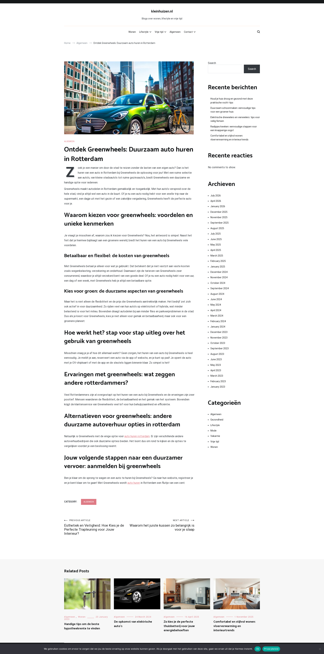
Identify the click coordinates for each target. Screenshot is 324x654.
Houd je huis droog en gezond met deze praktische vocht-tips (231, 100)
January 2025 (217, 266)
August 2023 (217, 354)
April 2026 (215, 201)
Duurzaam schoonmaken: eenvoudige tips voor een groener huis (232, 110)
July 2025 (215, 233)
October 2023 (217, 343)
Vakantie (215, 436)
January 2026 (217, 206)
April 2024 (215, 310)
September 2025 (219, 222)
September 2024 (219, 288)
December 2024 (218, 272)
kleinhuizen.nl (162, 11)
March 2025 (216, 255)
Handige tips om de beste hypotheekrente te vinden (82, 626)
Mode (213, 430)
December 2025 (218, 212)
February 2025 (218, 261)
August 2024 (217, 294)
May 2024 (215, 304)
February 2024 (218, 321)
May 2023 (215, 365)
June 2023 (216, 359)
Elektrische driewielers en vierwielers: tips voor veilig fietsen (235, 119)
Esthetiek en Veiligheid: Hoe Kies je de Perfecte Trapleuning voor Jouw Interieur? (94, 527)
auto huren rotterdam (137, 436)
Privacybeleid (271, 648)
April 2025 (215, 250)
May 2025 (215, 244)
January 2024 (217, 326)
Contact (188, 32)
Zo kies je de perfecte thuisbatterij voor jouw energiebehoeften (179, 626)
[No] (319, 649)
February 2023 (218, 381)
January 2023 (217, 386)
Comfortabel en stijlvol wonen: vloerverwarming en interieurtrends (229, 137)
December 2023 (218, 332)
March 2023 (216, 375)
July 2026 (215, 195)
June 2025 (216, 239)
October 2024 (217, 283)
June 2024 (216, 299)
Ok (257, 648)
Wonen (132, 32)
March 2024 (216, 315)
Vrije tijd (159, 32)
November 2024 (218, 277)
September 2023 (219, 348)
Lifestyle (143, 32)
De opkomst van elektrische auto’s (133, 624)
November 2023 (218, 337)
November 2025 (218, 217)
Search (212, 63)
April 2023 (215, 370)
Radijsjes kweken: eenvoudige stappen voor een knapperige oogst (233, 128)
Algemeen (175, 32)
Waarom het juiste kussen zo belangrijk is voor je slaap (162, 525)
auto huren (133, 482)
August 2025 (217, 228)
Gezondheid (216, 419)
